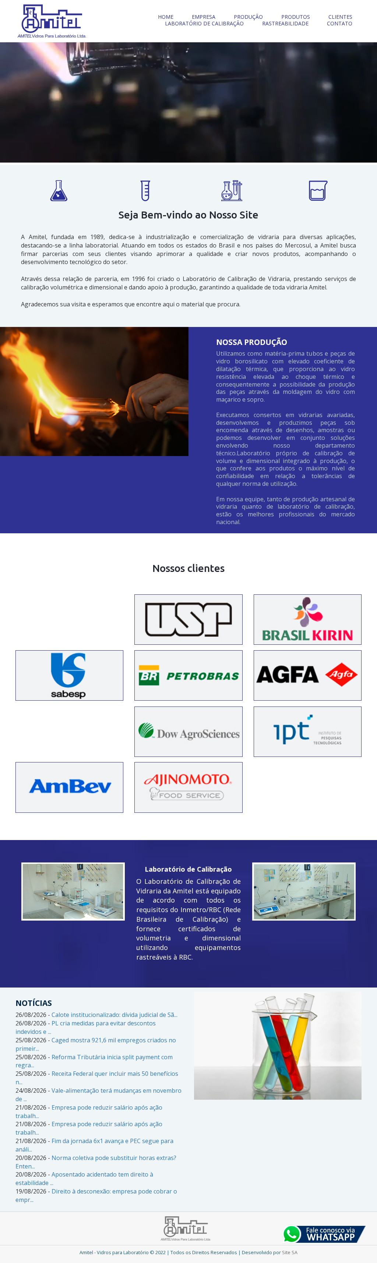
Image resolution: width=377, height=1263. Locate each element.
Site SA (289, 1252)
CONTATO (339, 23)
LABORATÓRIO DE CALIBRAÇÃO (204, 23)
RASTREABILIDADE (285, 23)
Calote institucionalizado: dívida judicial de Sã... (114, 1015)
